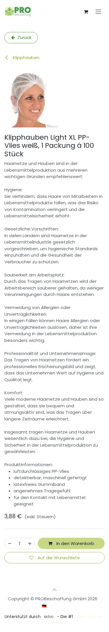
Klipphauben (26, 57)
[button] (55, 590)
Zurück (23, 37)
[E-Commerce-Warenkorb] (86, 12)
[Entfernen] (10, 543)
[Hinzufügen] (30, 543)
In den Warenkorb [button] (74, 543)
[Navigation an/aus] (98, 11)
